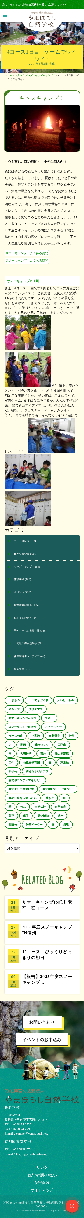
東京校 (64, 762)
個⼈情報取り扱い (42, 1175)
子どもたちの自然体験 (27, 630)
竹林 (23, 806)
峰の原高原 (62, 753)
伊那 (71, 735)
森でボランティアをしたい (25, 780)
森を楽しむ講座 (23, 617)
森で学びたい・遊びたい (58, 789)
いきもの (14, 700)
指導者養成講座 (23, 605)
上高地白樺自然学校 (25, 643)
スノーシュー (53, 727)
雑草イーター (34, 824)
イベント (19, 592)
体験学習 (19, 579)
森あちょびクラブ (37, 771)
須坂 (66, 824)
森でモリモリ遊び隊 (21, 789)
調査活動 (43, 815)
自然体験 (40, 806)
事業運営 (19, 669)
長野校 (13, 824)
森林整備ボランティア (27, 656)
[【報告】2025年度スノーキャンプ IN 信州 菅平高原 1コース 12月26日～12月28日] (42, 982)
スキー (49, 718)
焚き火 (50, 798)
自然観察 (60, 806)
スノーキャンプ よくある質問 (27, 260)
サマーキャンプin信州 (23, 281)
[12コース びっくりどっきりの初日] (42, 957)
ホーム (8, 75)
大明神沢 (26, 753)
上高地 (36, 735)
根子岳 (13, 771)
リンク (42, 1168)
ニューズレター (23, 540)
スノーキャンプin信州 (22, 727)
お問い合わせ (42, 1022)
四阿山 (62, 744)
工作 (11, 762)
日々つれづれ (21, 553)
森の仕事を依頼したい (23, 798)
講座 (60, 815)
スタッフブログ (24, 75)
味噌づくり (42, 744)
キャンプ (14, 709)
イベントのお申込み (42, 1039)
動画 (23, 744)
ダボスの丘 (16, 735)
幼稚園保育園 (31, 762)
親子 (26, 815)
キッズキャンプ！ (45, 75)
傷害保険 (42, 1183)
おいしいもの (65, 700)
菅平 (11, 815)
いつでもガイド (38, 700)
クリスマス (36, 709)
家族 (43, 753)
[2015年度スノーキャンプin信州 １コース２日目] (42, 932)
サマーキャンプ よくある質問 (27, 253)
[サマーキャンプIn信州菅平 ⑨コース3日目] (42, 907)
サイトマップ (42, 1190)
